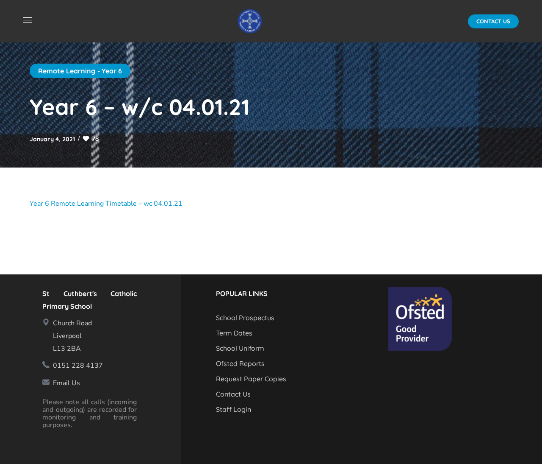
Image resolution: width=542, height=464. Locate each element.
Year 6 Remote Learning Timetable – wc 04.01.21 (106, 203)
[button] (493, 21)
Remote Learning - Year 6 (80, 71)
